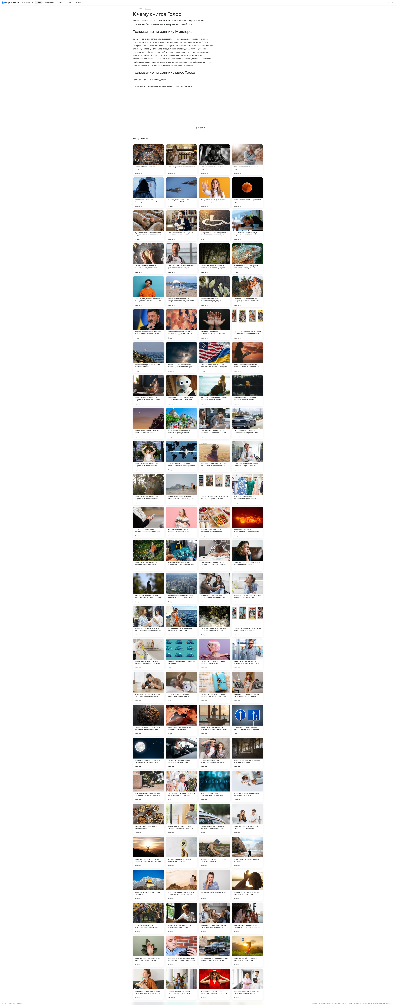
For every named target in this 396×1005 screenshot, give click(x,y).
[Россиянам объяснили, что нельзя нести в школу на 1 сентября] (181, 786)
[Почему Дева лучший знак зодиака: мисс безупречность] (214, 588)
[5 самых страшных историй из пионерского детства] (181, 852)
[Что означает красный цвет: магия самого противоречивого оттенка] (214, 984)
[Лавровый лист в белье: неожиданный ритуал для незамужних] (214, 291)
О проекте (314, 1003)
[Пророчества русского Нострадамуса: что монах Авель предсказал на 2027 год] (148, 192)
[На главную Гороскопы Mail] (12, 2)
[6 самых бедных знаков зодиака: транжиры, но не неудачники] (148, 687)
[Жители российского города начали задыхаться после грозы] (181, 357)
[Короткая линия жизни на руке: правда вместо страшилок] (148, 951)
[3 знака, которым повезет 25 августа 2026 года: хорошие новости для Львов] (148, 456)
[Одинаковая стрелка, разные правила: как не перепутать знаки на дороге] (247, 720)
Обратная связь (347, 1003)
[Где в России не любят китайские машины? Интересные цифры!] (214, 951)
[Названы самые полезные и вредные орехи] (148, 819)
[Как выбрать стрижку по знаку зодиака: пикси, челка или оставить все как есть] (214, 654)
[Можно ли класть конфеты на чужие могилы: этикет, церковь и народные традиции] (214, 258)
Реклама (19, 1003)
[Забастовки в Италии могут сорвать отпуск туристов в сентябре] (181, 423)
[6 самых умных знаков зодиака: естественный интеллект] (181, 225)
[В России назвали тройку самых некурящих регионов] (247, 786)
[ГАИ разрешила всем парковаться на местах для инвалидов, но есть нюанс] (214, 225)
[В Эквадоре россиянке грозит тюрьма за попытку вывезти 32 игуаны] (247, 258)
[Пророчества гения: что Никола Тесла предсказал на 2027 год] (181, 390)
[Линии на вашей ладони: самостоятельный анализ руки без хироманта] (214, 324)
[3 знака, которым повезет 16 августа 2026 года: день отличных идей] (214, 720)
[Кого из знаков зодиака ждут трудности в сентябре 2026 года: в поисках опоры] (247, 918)
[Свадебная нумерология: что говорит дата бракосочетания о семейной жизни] (247, 291)
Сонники (148, 9)
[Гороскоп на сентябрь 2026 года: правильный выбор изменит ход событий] (214, 456)
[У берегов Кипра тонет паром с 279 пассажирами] (148, 357)
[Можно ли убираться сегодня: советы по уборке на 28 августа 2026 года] (181, 819)
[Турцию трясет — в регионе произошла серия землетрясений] (181, 456)
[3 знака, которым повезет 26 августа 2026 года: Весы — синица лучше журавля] (148, 390)
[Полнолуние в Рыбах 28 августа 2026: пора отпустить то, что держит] (148, 753)
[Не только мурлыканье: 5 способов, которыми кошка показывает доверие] (181, 522)
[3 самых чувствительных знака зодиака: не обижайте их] (247, 159)
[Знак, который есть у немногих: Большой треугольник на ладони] (214, 192)
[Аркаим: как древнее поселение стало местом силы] (214, 852)
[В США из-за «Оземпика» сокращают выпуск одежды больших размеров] (247, 489)
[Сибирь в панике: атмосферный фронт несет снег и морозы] (214, 621)
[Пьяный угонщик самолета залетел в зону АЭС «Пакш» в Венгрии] (181, 192)
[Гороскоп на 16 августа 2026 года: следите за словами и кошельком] (181, 951)
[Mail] (3, 2)
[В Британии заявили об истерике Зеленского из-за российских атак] (148, 324)
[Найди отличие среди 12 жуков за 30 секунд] (181, 654)
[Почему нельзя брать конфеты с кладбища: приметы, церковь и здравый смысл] (148, 786)
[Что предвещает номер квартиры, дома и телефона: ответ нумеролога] (214, 786)
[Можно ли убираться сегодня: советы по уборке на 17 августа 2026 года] (148, 654)
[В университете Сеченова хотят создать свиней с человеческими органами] (148, 225)
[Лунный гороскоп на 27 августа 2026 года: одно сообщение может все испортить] (247, 687)
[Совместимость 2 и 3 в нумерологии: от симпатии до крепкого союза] (148, 918)
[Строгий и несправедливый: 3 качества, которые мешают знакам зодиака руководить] (247, 456)
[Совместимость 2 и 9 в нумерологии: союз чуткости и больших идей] (214, 753)
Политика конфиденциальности (382, 1003)
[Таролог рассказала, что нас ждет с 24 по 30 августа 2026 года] (247, 621)
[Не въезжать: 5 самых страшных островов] (247, 852)
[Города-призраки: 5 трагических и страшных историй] (247, 753)
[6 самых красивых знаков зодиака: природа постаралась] (181, 159)
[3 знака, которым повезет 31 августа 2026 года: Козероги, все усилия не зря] (247, 654)
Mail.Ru (4, 1003)
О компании (11, 1003)
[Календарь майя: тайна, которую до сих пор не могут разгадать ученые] (148, 720)
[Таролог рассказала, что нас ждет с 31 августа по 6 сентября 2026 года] (247, 324)
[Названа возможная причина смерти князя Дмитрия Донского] (148, 588)
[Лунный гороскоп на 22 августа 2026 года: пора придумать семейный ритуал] (214, 918)
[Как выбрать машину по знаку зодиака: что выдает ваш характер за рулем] (181, 753)
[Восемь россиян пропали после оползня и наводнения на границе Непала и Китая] (181, 588)
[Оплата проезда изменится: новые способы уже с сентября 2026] (148, 522)
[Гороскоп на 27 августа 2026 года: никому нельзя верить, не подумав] (247, 588)
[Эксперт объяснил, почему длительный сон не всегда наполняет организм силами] (181, 687)
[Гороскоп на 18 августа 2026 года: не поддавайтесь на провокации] (148, 621)
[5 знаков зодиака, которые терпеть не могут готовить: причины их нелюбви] (148, 258)
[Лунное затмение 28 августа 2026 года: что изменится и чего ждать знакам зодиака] (247, 192)
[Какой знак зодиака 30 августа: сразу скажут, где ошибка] (247, 819)
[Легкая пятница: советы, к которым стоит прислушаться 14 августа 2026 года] (181, 291)
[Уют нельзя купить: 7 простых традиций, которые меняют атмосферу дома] (181, 984)
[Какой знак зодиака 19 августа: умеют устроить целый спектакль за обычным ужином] (148, 852)
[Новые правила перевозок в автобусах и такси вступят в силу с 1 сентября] (181, 555)
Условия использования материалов (330, 1003)
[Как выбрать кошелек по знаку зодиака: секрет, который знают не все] (214, 687)
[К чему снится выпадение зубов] (214, 885)
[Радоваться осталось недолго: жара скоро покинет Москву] (214, 819)
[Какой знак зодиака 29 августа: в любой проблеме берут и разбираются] (247, 555)
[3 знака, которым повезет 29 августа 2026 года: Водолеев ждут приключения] (148, 489)
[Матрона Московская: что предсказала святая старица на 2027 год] (148, 159)
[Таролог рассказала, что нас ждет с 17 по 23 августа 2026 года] (214, 489)
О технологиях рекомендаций (363, 1003)
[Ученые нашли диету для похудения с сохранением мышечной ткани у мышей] (214, 522)
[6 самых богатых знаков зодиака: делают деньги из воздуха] (181, 258)
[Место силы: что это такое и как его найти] (148, 885)
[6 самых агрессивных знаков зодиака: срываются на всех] (214, 159)
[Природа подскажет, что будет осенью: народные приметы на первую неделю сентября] (181, 324)
